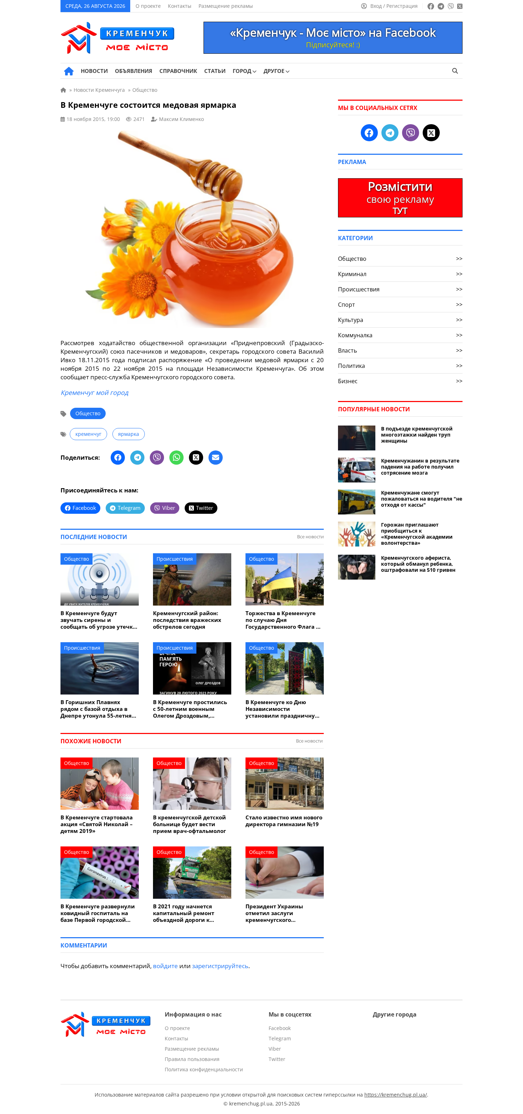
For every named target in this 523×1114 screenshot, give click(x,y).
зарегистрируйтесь (220, 966)
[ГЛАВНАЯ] (69, 71)
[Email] (215, 457)
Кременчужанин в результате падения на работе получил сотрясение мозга (420, 467)
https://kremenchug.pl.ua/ (395, 1094)
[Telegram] (137, 457)
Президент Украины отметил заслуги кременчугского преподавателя (274, 913)
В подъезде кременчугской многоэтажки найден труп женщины (417, 435)
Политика (400, 366)
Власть (400, 350)
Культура (400, 320)
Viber (275, 1048)
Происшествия (175, 558)
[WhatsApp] (176, 457)
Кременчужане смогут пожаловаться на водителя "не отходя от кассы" (421, 499)
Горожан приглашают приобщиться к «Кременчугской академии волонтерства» (417, 534)
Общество (87, 413)
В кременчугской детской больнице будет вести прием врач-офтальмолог (189, 824)
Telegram (280, 1038)
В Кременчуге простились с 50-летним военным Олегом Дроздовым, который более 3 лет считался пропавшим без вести (190, 709)
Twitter (277, 1059)
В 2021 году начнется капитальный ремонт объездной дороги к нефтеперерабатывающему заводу (192, 913)
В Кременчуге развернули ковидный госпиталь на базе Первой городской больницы (97, 913)
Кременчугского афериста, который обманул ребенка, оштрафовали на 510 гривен (418, 564)
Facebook (280, 1028)
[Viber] (157, 457)
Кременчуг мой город (94, 392)
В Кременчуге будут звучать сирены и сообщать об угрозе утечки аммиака (98, 620)
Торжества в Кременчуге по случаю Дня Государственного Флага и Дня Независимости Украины (282, 620)
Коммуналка (400, 335)
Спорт (400, 304)
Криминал (400, 274)
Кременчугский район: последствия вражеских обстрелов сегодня (187, 620)
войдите (165, 966)
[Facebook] (118, 457)
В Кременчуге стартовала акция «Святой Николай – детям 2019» (96, 824)
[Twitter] (196, 457)
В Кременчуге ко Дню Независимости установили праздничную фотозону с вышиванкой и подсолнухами (282, 709)
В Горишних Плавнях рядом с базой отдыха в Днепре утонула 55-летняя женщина (97, 709)
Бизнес (400, 381)
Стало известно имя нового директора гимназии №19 (283, 821)
